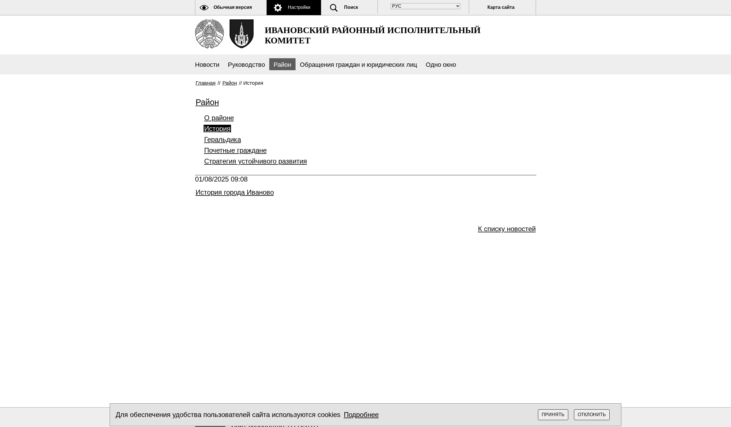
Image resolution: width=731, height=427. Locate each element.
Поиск (351, 7)
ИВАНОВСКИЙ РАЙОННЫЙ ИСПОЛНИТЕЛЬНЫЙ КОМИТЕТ (373, 35)
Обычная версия (233, 7)
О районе (219, 118)
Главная (206, 83)
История (217, 128)
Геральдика (222, 139)
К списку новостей (507, 229)
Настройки (299, 7)
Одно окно (441, 64)
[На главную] (209, 33)
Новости (207, 64)
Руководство (246, 64)
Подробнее (361, 414)
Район (282, 64)
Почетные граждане (235, 150)
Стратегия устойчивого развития (255, 161)
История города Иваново (235, 192)
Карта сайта (501, 7)
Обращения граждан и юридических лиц (358, 64)
